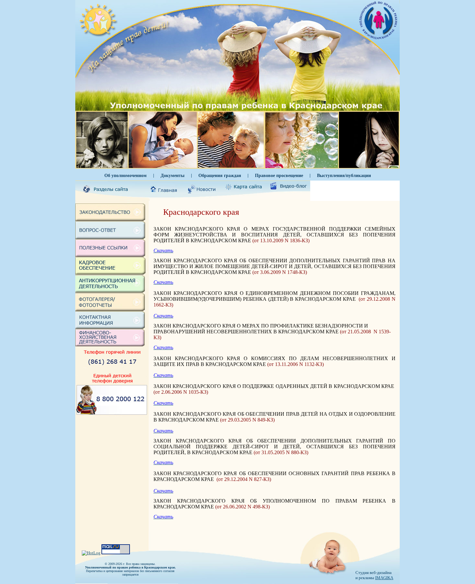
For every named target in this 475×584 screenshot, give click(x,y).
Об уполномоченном (125, 175)
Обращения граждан (219, 175)
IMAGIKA (384, 577)
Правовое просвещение (279, 175)
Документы (173, 175)
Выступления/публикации (344, 175)
